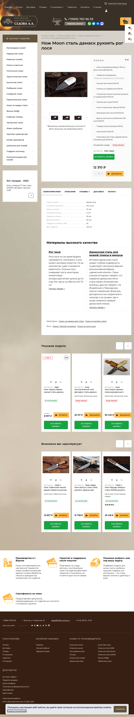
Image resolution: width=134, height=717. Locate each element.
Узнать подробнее (16, 711)
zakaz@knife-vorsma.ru (60, 620)
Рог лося (55, 252)
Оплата (19, 7)
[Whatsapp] (89, 23)
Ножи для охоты (76, 645)
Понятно (120, 709)
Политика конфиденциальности (16, 687)
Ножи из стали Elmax (106, 651)
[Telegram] (93, 23)
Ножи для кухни (76, 648)
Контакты (85, 7)
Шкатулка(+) (105, 131)
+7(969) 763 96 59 (80, 19)
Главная (8, 7)
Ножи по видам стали (66, 36)
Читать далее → (57, 288)
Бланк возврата (9, 683)
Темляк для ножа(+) (107, 102)
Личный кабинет (43, 648)
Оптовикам (7, 661)
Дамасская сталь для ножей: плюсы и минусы (106, 253)
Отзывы (43, 7)
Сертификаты (8, 690)
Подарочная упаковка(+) (109, 126)
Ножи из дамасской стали (89, 36)
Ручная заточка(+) (107, 83)
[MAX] (102, 23)
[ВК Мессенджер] (98, 23)
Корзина (39, 645)
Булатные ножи (104, 645)
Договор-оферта (9, 677)
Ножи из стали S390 (106, 648)
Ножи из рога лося (86, 326)
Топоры (73, 655)
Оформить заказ (42, 651)
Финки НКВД (103, 658)
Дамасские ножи (76, 661)
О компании (56, 7)
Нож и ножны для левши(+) (110, 107)
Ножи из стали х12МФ (107, 655)
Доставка (30, 7)
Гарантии (72, 7)
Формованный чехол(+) (110, 113)
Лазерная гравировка (106, 75)
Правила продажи (10, 680)
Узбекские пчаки (105, 661)
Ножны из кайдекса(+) (109, 89)
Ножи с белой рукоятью (64, 326)
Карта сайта (7, 693)
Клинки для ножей (77, 658)
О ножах (97, 7)
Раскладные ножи (77, 651)
